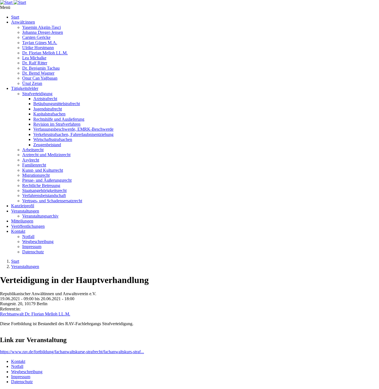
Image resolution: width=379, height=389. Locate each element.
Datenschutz (33, 251)
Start (15, 17)
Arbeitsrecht (33, 149)
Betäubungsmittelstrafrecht (56, 103)
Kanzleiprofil (22, 205)
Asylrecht (30, 160)
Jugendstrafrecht (47, 109)
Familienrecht (34, 165)
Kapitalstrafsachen (49, 114)
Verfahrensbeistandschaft (44, 195)
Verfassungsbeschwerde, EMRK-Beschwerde (73, 129)
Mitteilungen (22, 221)
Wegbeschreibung (38, 241)
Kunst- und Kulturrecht (42, 170)
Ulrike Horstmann (38, 47)
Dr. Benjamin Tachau (41, 68)
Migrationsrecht (36, 175)
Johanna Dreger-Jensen (42, 32)
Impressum (31, 246)
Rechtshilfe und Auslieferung (58, 119)
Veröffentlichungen (28, 226)
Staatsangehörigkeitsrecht (44, 190)
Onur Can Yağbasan (39, 78)
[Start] (189, 2)
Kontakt (18, 231)
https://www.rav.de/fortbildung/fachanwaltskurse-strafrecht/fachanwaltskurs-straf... (72, 351)
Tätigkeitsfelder (24, 88)
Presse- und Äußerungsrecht (47, 180)
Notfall (28, 236)
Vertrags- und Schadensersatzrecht (52, 200)
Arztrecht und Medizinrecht (46, 154)
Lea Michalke (34, 57)
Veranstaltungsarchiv (40, 216)
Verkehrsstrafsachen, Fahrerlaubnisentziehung (73, 134)
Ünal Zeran (32, 83)
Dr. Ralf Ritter (34, 62)
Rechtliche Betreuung (41, 185)
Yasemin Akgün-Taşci (41, 27)
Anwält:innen (23, 22)
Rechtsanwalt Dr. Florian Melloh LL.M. (35, 314)
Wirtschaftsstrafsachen (52, 139)
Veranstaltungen (25, 211)
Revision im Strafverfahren (56, 124)
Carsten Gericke (36, 37)
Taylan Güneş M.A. (39, 42)
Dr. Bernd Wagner (38, 73)
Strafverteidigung (37, 93)
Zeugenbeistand (47, 144)
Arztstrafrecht (45, 98)
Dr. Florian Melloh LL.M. (45, 52)
